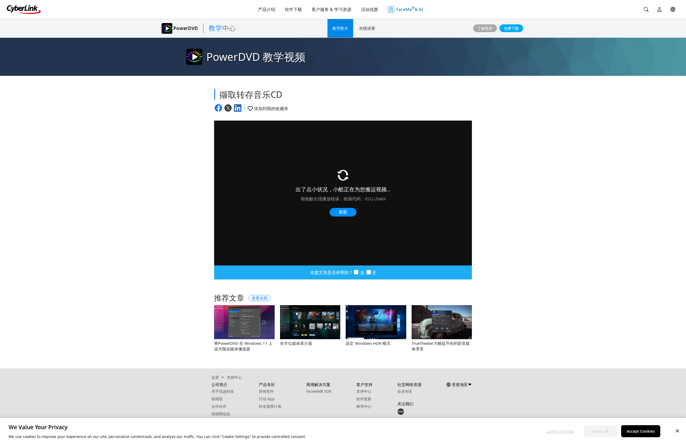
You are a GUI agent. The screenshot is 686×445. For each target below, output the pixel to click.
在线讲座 (367, 28)
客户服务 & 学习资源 (331, 9)
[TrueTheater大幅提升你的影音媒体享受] (442, 322)
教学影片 (340, 28)
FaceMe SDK (318, 391)
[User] (659, 9)
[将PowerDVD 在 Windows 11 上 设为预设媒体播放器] (244, 322)
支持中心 (363, 391)
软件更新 (363, 398)
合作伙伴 (218, 406)
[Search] (646, 9)
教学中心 (363, 406)
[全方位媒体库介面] (310, 322)
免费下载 (511, 28)
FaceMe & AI (409, 8)
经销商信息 (220, 413)
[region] (343, 431)
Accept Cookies (641, 431)
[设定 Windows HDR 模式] (376, 322)
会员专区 (404, 391)
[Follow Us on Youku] (400, 411)
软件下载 (293, 9)
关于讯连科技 (222, 391)
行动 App (267, 398)
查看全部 (260, 298)
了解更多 (485, 28)
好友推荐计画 (270, 406)
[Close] (677, 431)
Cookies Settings (560, 431)
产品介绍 (266, 9)
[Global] (673, 9)
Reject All (600, 431)
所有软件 (266, 391)
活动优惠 (369, 9)
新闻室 (217, 398)
